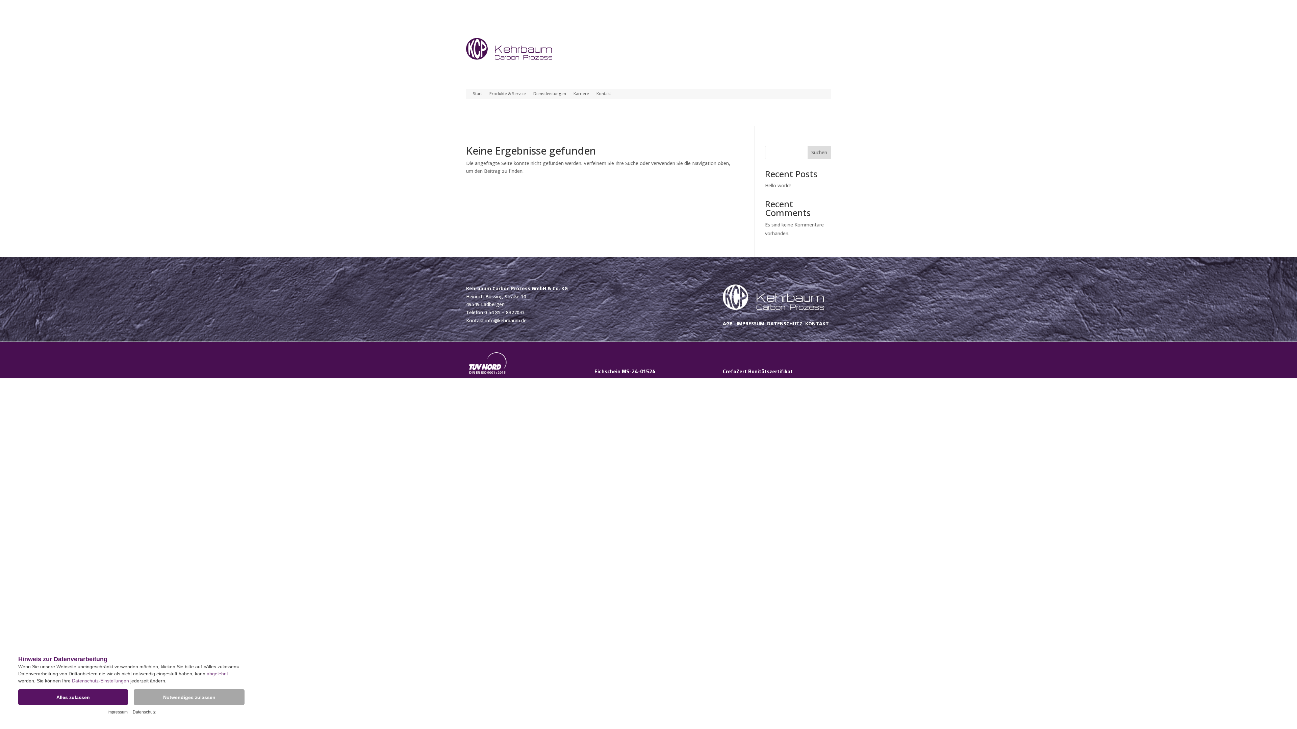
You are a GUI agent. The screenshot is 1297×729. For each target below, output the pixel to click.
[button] (73, 697)
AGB (728, 323)
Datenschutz (144, 712)
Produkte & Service (507, 94)
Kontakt (603, 94)
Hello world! (778, 185)
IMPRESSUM (750, 323)
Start (477, 94)
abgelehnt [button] (217, 673)
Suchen (819, 152)
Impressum (117, 712)
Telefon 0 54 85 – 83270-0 (495, 312)
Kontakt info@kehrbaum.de (496, 320)
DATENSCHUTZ (785, 323)
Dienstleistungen (549, 94)
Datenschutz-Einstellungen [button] (100, 680)
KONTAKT (817, 323)
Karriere (581, 94)
